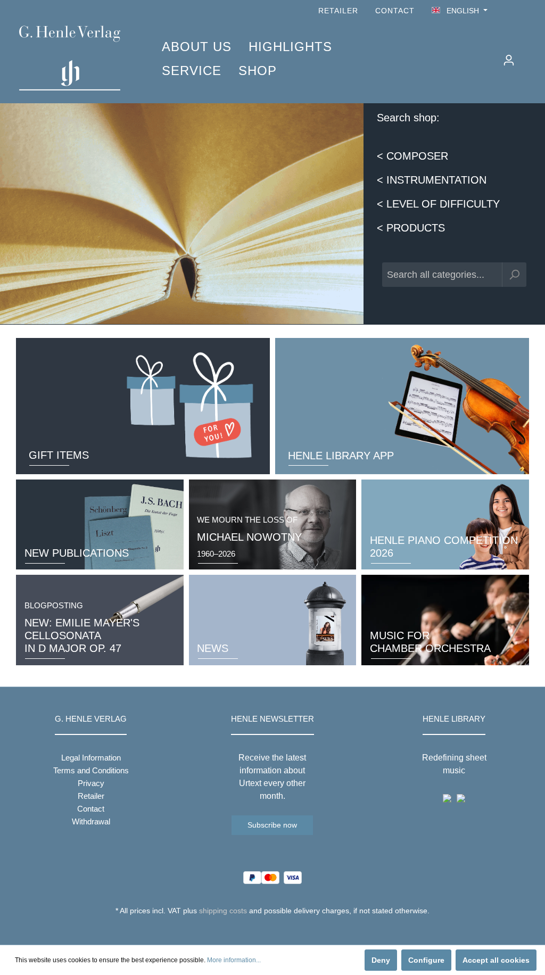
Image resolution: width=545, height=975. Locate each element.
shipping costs (223, 910)
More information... (234, 960)
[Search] (514, 274)
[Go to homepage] (74, 58)
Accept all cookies (496, 960)
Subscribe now (272, 825)
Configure (426, 960)
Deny (380, 960)
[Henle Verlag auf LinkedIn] (281, 930)
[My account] (509, 60)
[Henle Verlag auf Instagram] (522, 10)
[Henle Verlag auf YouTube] (508, 10)
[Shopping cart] (527, 56)
